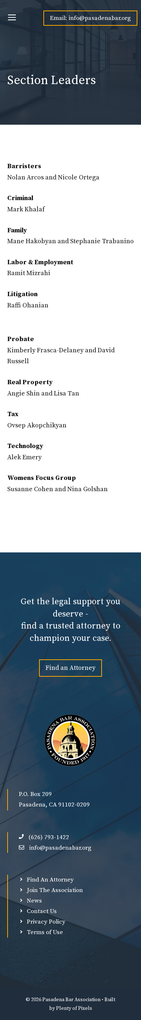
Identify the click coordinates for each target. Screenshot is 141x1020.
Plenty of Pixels (74, 1008)
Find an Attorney (70, 668)
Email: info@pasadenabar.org (90, 18)
